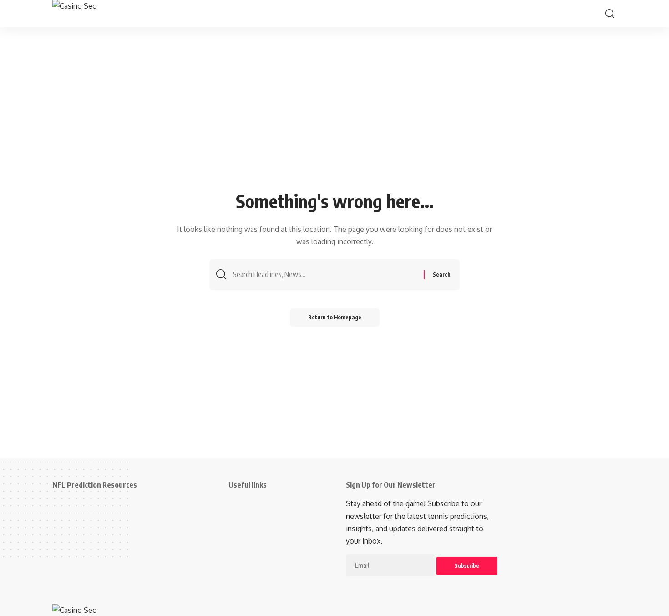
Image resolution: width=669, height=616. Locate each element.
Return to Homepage (334, 317)
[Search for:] (325, 274)
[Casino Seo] (103, 13)
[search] (609, 13)
